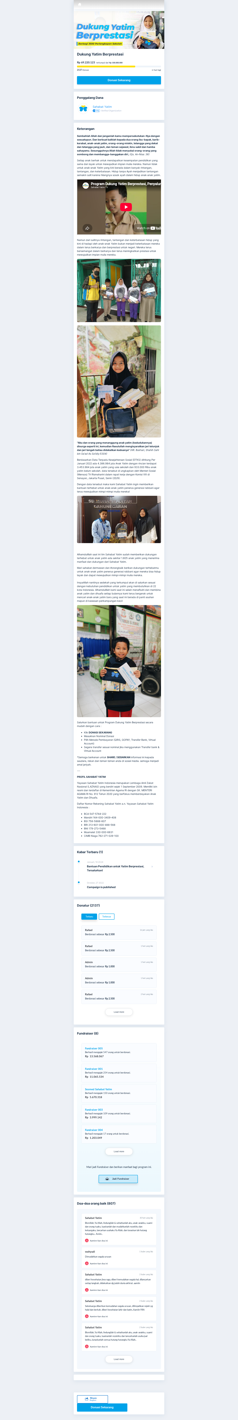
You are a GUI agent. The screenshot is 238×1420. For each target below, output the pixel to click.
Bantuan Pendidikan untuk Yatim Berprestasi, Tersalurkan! (115, 868)
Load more (119, 1012)
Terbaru (89, 916)
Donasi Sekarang (119, 80)
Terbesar (106, 916)
